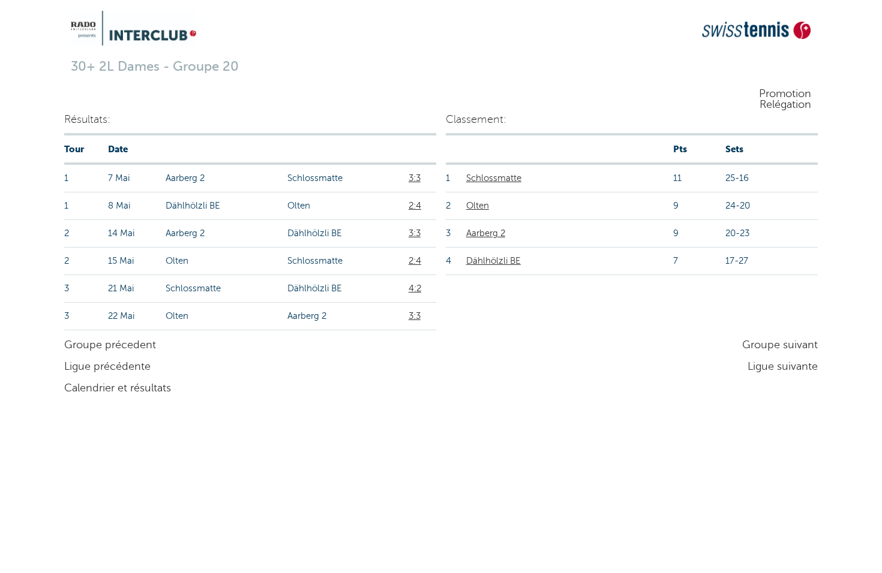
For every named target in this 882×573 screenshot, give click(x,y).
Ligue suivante (783, 366)
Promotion (785, 93)
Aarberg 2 (485, 233)
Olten (477, 205)
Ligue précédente (107, 366)
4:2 (415, 288)
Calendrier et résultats (117, 388)
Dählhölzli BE (493, 261)
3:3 (415, 178)
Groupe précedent (110, 345)
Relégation (785, 104)
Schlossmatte (493, 178)
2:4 (415, 205)
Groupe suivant (780, 345)
